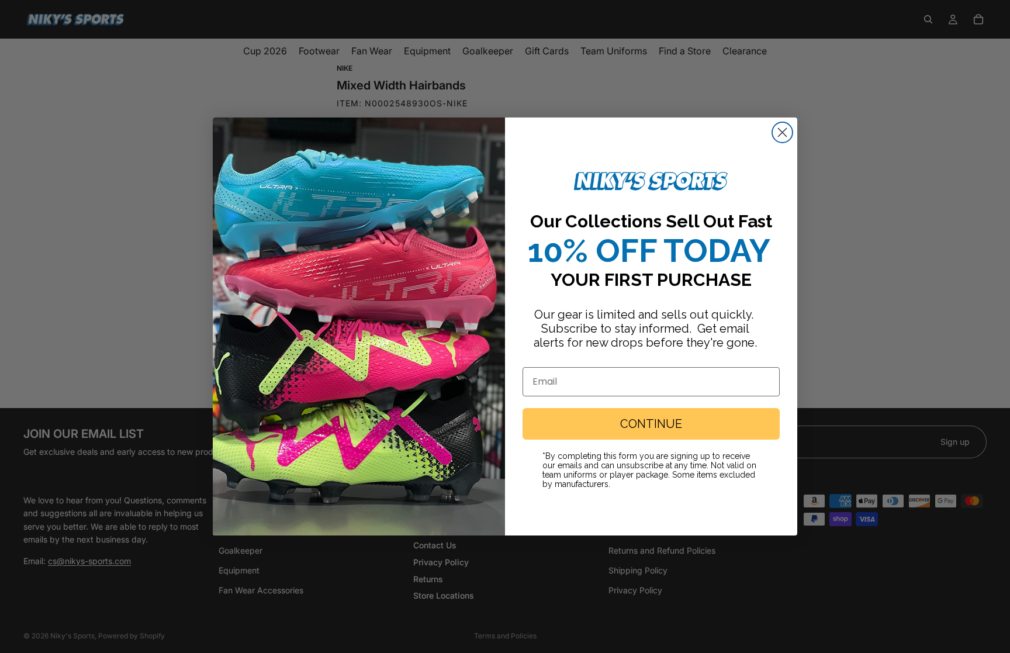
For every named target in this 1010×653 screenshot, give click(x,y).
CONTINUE (651, 424)
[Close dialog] (782, 132)
